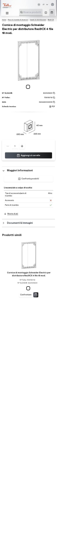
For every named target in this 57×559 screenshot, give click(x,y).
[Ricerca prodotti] (21, 12)
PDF (53, 106)
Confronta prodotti (30, 179)
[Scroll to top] (49, 551)
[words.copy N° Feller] (53, 98)
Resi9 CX (51, 20)
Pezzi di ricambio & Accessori (18, 20)
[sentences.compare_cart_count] (46, 12)
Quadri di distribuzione (38, 20)
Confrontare (25, 295)
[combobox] (38, 12)
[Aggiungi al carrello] (35, 294)
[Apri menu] (7, 13)
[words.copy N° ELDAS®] (53, 93)
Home (4, 20)
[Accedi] (52, 4)
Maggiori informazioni (20, 170)
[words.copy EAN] (53, 102)
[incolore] (28, 87)
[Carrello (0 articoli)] (52, 12)
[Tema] (38, 4)
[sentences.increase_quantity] (22, 146)
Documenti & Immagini (20, 223)
